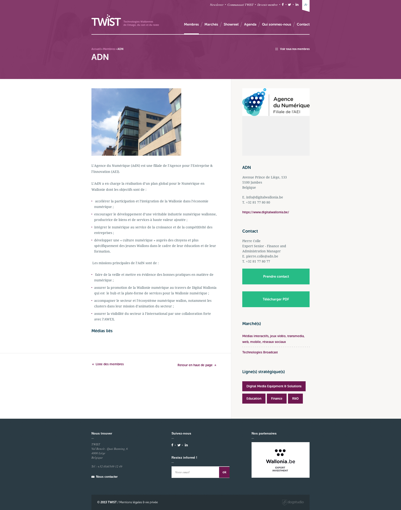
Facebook (283, 4)
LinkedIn (297, 4)
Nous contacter (107, 476)
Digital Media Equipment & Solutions (273, 386)
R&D (295, 399)
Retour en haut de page (195, 365)
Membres (109, 49)
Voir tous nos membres (295, 49)
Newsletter (216, 4)
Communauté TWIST (240, 4)
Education (253, 399)
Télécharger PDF (276, 299)
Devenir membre (267, 4)
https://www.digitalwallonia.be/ (265, 212)
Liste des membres (110, 364)
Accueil (96, 49)
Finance (276, 399)
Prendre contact (276, 276)
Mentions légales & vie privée (138, 502)
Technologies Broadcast (260, 352)
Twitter (289, 4)
